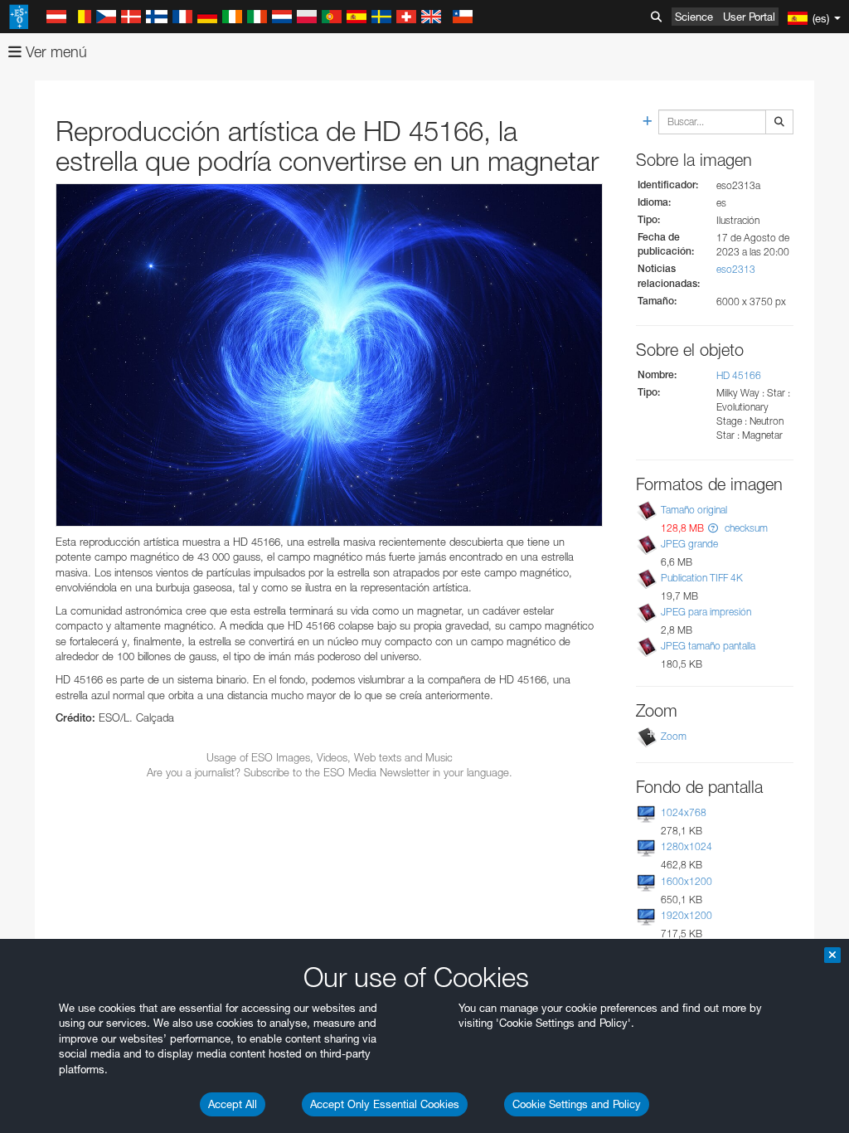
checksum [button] (745, 528)
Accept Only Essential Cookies (384, 1104)
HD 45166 (738, 375)
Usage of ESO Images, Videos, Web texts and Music (329, 757)
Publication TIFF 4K (702, 577)
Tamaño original (694, 509)
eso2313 (735, 269)
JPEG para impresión (706, 611)
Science (694, 16)
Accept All (232, 1104)
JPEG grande (689, 543)
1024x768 (683, 812)
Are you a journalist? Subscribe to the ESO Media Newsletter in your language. (329, 772)
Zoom (673, 736)
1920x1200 (686, 915)
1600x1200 (686, 881)
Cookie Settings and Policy (576, 1104)
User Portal (749, 16)
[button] (713, 528)
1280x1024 (686, 846)
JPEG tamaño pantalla (708, 645)
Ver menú (54, 52)
